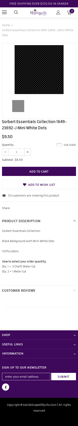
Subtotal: (8, 160)
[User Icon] (58, 12)
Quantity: (8, 145)
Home (6, 25)
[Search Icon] (16, 12)
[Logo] (38, 12)
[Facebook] (5, 387)
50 (10, 195)
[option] (39, 69)
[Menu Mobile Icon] (4, 12)
